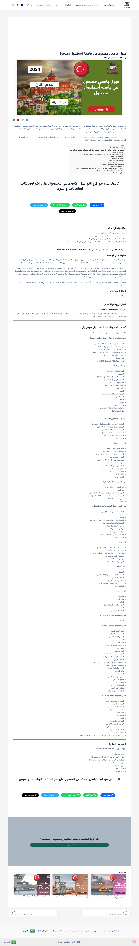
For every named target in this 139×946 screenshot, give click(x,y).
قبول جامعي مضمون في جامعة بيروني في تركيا (36, 895)
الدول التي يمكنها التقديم (115, 160)
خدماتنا (30, 5)
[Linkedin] (14, 120)
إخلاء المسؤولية (56, 931)
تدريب (95, 931)
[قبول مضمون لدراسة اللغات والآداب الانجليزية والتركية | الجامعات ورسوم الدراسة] (108, 884)
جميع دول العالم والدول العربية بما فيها (112, 162)
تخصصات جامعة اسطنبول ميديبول (111, 164)
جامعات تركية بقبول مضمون (86, 5)
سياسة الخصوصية (44, 5)
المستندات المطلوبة (116, 166)
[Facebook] (18, 5)
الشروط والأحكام (42, 931)
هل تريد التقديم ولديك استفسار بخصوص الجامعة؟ (108, 170)
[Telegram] (22, 5)
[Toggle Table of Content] (122, 147)
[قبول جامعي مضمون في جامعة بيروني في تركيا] (32, 884)
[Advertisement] (69, 36)
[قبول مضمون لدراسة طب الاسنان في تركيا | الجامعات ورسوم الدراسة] (70, 884)
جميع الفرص (109, 5)
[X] (13, 5)
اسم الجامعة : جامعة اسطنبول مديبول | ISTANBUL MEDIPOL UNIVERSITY (102, 154)
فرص (103, 931)
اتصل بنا (68, 5)
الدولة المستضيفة (116, 158)
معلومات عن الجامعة (116, 156)
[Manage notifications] (134, 941)
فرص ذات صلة (117, 173)
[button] (103, 4)
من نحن (58, 5)
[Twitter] (23, 120)
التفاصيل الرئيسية (117, 152)
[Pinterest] (18, 120)
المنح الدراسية (114, 931)
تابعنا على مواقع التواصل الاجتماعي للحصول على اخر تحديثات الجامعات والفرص (96, 150)
